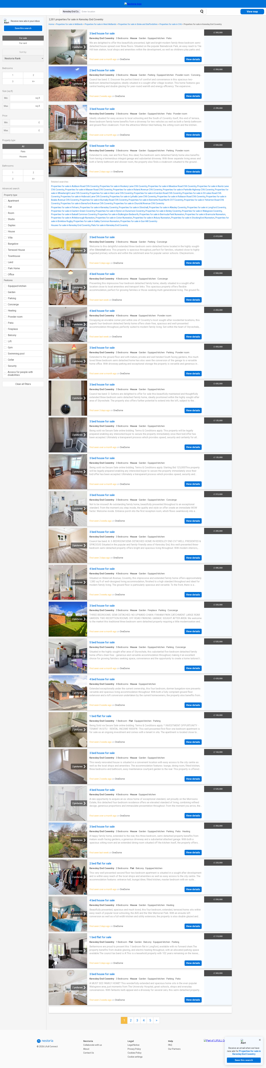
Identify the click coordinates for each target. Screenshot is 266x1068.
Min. (6, 98)
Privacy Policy (134, 1049)
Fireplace (13, 329)
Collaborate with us (92, 1045)
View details (193, 59)
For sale (23, 38)
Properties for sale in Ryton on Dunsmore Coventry (120, 211)
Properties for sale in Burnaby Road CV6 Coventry (104, 200)
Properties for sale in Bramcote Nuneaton (205, 214)
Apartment (13, 200)
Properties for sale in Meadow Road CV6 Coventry (172, 186)
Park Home (14, 268)
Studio (11, 219)
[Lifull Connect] (218, 1049)
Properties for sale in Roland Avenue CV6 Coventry (137, 189)
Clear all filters (23, 384)
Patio (11, 322)
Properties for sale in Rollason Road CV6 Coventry (181, 196)
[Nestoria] (133, 3)
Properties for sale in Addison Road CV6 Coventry (75, 186)
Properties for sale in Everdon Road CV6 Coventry (157, 193)
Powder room (15, 316)
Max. (6, 106)
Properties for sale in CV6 (170, 24)
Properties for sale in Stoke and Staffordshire (137, 24)
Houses (23, 156)
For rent (23, 43)
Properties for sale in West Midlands (100, 24)
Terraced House (16, 249)
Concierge (13, 304)
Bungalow (13, 243)
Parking (12, 298)
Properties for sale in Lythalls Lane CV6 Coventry (133, 196)
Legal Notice (133, 1045)
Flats (23, 151)
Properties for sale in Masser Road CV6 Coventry (88, 189)
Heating (12, 310)
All (23, 146)
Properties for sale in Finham (65, 207)
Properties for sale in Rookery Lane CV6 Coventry (123, 186)
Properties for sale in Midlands (69, 24)
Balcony (12, 335)
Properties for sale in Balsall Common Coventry (74, 214)
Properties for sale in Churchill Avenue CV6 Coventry (139, 203)
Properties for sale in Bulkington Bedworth (118, 214)
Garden (11, 292)
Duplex (11, 225)
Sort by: (23, 52)
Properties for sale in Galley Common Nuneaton (96, 221)
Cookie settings (135, 1057)
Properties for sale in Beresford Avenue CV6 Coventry (87, 203)
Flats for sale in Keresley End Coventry (109, 225)
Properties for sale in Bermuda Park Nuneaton (161, 214)
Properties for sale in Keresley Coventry (99, 207)
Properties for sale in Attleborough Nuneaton (73, 217)
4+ (33, 81)
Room (11, 213)
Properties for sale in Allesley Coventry (167, 207)
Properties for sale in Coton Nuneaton (114, 217)
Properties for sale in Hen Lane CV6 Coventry (111, 193)
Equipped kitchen (17, 286)
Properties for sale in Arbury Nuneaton (151, 217)
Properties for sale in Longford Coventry (206, 207)
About (86, 1049)
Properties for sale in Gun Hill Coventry (138, 221)
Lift (10, 341)
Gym (10, 347)
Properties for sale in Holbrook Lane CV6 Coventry (85, 196)
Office (11, 274)
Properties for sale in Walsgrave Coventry (202, 211)
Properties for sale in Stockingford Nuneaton (192, 217)
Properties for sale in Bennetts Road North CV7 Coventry (156, 200)
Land (10, 262)
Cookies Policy (134, 1053)
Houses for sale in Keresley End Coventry (70, 225)
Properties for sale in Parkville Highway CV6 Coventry (188, 189)
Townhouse (14, 256)
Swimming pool (16, 353)
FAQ (170, 1045)
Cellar (11, 359)
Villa (10, 237)
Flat (10, 206)
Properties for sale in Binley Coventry (163, 211)
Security (12, 365)
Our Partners (174, 1049)
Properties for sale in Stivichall (133, 207)
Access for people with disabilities (20, 373)
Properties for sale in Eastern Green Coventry (73, 211)
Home (51, 24)
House (11, 231)
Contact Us (88, 1053)
